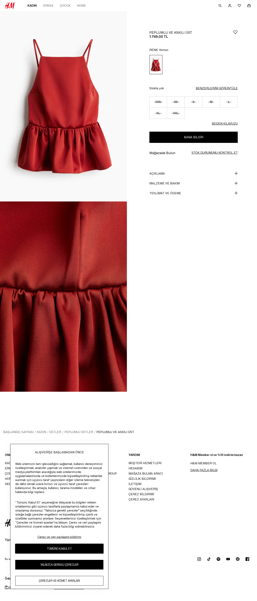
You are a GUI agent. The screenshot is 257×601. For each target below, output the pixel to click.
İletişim (134, 484)
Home (81, 5)
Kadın (32, 5)
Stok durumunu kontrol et (215, 152)
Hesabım (135, 468)
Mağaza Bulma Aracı (145, 473)
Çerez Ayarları (141, 499)
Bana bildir (193, 137)
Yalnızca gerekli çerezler (59, 564)
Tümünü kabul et (59, 548)
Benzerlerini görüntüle (217, 88)
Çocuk (65, 5)
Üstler (55, 432)
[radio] (155, 64)
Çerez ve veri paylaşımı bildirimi (59, 537)
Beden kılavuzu (225, 123)
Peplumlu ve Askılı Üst (115, 432)
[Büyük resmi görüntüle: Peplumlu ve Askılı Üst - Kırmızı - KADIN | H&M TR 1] (63, 106)
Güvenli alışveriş (143, 489)
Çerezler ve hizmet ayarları (59, 581)
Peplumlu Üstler (78, 432)
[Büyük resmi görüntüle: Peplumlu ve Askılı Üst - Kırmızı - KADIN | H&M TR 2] (63, 296)
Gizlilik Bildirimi (142, 478)
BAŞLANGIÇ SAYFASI (18, 432)
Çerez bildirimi (141, 494)
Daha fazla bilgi (203, 470)
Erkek (48, 5)
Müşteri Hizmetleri (144, 463)
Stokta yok (156, 88)
